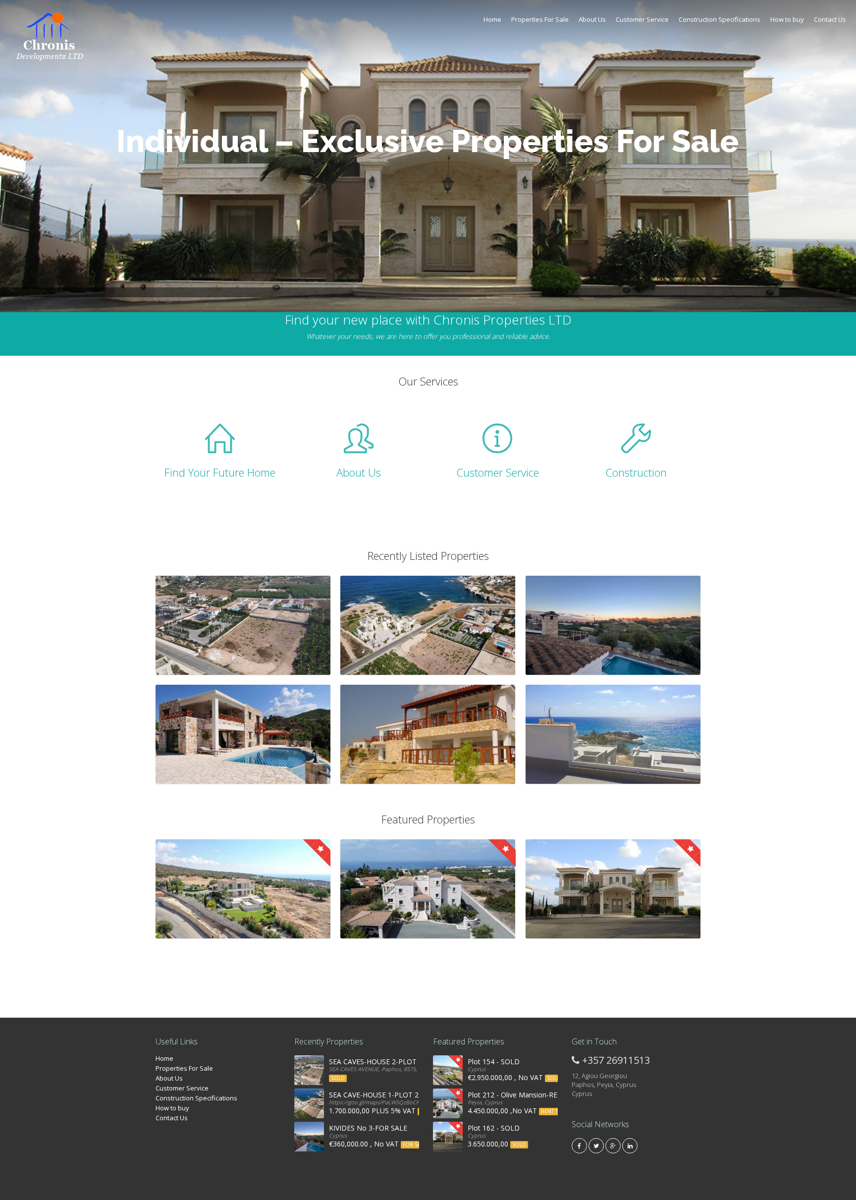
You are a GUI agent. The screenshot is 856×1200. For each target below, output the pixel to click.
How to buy (787, 19)
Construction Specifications (719, 19)
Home (492, 19)
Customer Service (642, 19)
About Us (592, 19)
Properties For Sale (540, 19)
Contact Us (830, 19)
